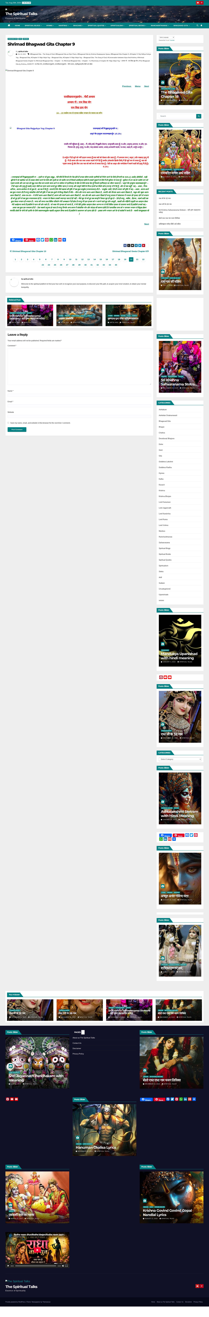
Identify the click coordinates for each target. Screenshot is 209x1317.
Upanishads (163, 595)
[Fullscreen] (66, 1266)
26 (61, 265)
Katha (161, 479)
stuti (128, 315)
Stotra (29, 313)
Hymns (49, 26)
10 (70, 259)
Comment (12, 346)
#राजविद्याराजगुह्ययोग (48, 64)
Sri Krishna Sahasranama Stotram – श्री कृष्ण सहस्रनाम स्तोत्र (27, 317)
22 (143, 259)
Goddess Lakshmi (166, 462)
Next (146, 86)
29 (79, 265)
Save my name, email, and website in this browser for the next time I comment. (40, 423)
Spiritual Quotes (96, 26)
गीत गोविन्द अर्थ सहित (155, 1215)
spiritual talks (23, 51)
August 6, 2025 (151, 1084)
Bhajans (77, 26)
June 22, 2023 (168, 388)
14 (95, 259)
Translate (171, 40)
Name (10, 391)
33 (104, 265)
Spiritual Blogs (33, 26)
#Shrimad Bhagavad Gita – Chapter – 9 (49, 61)
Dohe (161, 444)
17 (113, 259)
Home (17, 26)
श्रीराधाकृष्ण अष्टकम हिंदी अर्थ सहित (178, 966)
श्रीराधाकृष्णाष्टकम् (171, 734)
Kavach (162, 485)
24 (49, 265)
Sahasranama (21, 313)
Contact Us (77, 1043)
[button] (197, 25)
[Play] (8, 1266)
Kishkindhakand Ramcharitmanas (175, 171)
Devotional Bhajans (166, 438)
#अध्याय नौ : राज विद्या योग (34, 64)
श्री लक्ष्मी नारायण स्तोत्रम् (176, 816)
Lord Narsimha (165, 514)
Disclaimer (77, 1048)
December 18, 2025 (167, 1017)
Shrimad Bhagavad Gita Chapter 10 (29, 251)
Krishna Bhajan (165, 496)
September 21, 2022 (171, 100)
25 (55, 265)
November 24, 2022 (85, 1151)
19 (125, 259)
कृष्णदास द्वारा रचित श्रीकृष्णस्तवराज (123, 318)
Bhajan (161, 427)
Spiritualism (117, 26)
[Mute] (63, 1266)
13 (88, 259)
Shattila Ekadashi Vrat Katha (32, 1215)
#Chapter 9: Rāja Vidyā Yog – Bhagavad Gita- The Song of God (85, 57)
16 (107, 259)
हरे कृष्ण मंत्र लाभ (153, 1080)
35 (116, 265)
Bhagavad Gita (181, 26)
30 (85, 265)
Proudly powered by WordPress (15, 1302)
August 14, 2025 (169, 900)
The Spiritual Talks (21, 13)
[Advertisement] (180, 314)
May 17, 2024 (168, 972)
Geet (161, 450)
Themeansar (46, 1302)
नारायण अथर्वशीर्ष (66, 318)
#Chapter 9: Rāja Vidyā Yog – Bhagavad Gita (46, 57)
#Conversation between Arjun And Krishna (122, 57)
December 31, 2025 (19, 1017)
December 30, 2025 (68, 1017)
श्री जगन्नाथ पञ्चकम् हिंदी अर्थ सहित (30, 1080)
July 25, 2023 (16, 1084)
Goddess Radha (165, 467)
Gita (20, 38)
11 (76, 259)
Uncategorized (164, 589)
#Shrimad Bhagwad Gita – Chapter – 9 (77, 61)
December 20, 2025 (118, 1017)
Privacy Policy (78, 1054)
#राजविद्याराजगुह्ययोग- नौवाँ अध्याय (64, 64)
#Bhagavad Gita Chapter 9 (120, 54)
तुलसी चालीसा (84, 1147)
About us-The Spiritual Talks (84, 1038)
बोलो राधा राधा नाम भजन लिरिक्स (169, 218)
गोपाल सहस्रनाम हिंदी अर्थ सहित (179, 384)
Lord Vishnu (75, 315)
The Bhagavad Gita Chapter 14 (176, 94)
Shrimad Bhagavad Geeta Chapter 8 (129, 251)
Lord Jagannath (165, 508)
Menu (138, 86)
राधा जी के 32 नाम (165, 198)
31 (91, 265)
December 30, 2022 (170, 662)
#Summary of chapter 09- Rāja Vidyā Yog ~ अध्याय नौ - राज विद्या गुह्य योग (114, 61)
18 (119, 259)
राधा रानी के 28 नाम (165, 204)
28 (73, 265)
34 (110, 265)
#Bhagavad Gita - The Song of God (42, 54)
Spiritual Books (137, 26)
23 (43, 265)
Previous (127, 86)
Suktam (162, 583)
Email (10, 402)
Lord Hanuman (165, 502)
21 (137, 259)
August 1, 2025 (169, 738)
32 (98, 265)
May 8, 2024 (167, 285)
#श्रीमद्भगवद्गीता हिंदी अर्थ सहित (83, 64)
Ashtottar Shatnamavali (168, 415)
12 (82, 259)
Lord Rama (165, 278)
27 (67, 265)
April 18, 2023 (168, 819)
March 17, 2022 (17, 1218)
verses (89, 315)
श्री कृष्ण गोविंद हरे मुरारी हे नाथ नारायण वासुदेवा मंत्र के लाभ (178, 894)
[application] (37, 1250)
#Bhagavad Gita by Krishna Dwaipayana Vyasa (93, 54)
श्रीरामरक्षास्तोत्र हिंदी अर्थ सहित (179, 281)
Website (11, 412)
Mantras (63, 26)
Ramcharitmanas (159, 26)
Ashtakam (163, 410)
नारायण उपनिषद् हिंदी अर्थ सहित (179, 658)
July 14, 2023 (150, 1218)
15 (101, 259)
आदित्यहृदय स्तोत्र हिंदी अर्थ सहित (170, 224)
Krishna (25, 38)
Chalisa (162, 433)
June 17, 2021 (168, 177)
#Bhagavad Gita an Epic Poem (66, 54)
